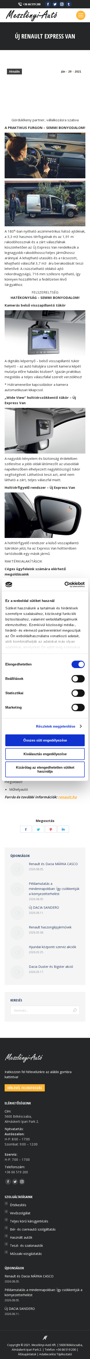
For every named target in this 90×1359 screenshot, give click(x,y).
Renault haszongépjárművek (50, 927)
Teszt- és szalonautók (26, 1245)
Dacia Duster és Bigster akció (51, 966)
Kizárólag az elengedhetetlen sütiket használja (45, 769)
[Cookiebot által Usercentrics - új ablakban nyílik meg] (65, 585)
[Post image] (17, 869)
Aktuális (14, 71)
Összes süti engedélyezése (45, 740)
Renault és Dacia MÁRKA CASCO (53, 864)
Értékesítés (18, 1205)
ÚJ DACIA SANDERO (44, 907)
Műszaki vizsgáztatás (26, 1253)
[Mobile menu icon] (80, 15)
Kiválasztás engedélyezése (45, 754)
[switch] (78, 678)
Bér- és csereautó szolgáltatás (33, 1229)
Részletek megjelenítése (55, 726)
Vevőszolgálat (20, 1213)
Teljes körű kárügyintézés (29, 1221)
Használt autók (21, 1237)
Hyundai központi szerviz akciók (52, 947)
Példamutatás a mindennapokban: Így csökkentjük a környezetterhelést (54, 888)
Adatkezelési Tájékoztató (55, 1354)
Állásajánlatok (27, 1354)
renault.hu (67, 797)
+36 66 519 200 (31, 4)
